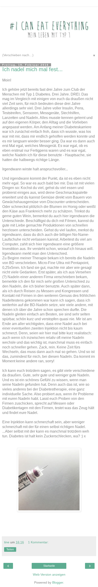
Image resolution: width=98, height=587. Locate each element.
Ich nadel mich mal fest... (32, 69)
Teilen (10, 549)
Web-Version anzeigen (49, 574)
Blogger (57, 582)
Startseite (49, 565)
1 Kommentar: (38, 542)
